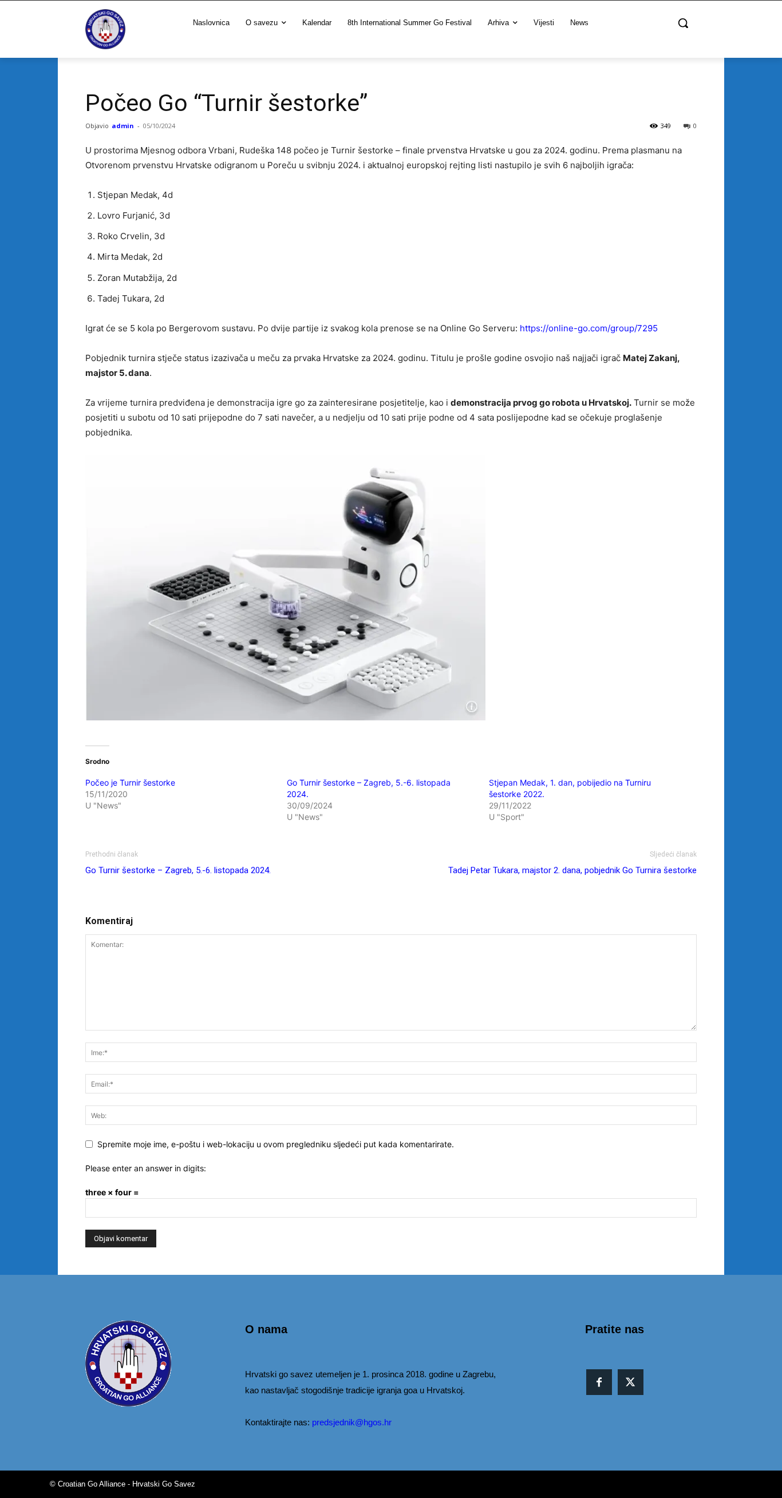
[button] (683, 23)
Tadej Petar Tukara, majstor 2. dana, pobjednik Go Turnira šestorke (572, 870)
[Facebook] (599, 1382)
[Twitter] (630, 1382)
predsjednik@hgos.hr (352, 1422)
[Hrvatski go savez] (105, 29)
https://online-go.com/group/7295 (589, 328)
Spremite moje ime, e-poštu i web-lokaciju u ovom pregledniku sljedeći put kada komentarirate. (275, 1144)
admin (123, 125)
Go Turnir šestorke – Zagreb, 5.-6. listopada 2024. (178, 870)
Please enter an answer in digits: (145, 1168)
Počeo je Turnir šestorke (130, 782)
